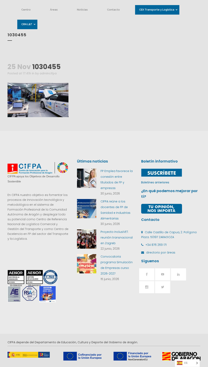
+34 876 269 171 (156, 245)
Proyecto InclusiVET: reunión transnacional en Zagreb (117, 237)
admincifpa (48, 73)
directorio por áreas (160, 252)
